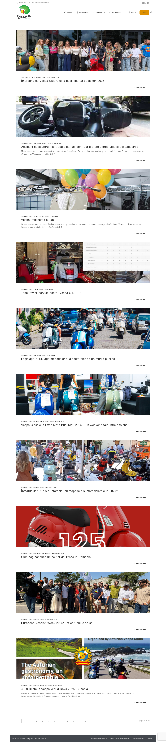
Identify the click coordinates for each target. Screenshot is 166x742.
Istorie (36, 216)
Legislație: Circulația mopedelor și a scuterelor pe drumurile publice (68, 358)
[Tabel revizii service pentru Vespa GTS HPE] (83, 262)
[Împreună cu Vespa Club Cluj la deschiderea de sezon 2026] (83, 50)
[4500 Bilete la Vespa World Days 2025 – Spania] (83, 658)
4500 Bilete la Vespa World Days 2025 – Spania (54, 689)
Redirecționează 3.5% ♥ (99, 739)
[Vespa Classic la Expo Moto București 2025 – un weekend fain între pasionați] (83, 394)
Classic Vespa (39, 421)
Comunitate (100, 12)
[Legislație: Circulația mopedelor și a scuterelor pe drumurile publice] (83, 328)
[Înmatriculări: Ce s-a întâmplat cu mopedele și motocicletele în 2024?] (83, 460)
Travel (43, 77)
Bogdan (25, 77)
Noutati (38, 77)
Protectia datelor (138, 739)
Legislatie (37, 143)
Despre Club (84, 12)
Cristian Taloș (27, 143)
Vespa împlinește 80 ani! (38, 219)
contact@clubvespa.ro (42, 2)
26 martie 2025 (49, 289)
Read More (141, 87)
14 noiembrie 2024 (56, 685)
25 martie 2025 (51, 355)
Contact (134, 12)
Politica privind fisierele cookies (119, 739)
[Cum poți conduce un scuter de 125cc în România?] (83, 526)
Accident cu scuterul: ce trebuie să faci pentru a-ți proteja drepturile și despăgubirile (79, 146)
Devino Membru (118, 12)
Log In (144, 12)
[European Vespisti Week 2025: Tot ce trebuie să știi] (83, 592)
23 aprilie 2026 (54, 216)
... (79, 721)
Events (33, 77)
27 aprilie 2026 (57, 143)
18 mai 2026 (55, 77)
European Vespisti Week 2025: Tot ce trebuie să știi (57, 623)
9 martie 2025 (59, 421)
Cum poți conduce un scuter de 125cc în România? (56, 557)
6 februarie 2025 (50, 487)
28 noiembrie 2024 (57, 553)
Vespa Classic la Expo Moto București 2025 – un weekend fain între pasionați (75, 425)
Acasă (69, 12)
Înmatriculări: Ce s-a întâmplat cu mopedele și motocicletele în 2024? (69, 491)
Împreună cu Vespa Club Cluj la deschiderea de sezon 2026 (62, 80)
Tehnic (36, 289)
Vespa (44, 553)
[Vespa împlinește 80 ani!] (83, 189)
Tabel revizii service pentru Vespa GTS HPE (52, 292)
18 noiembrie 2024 (50, 619)
